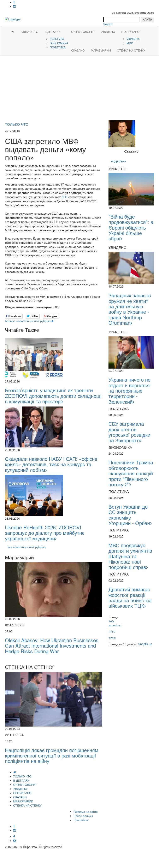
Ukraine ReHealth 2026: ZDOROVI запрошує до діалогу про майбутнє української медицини (44, 533)
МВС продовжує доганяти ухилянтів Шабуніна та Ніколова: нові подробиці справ (130, 556)
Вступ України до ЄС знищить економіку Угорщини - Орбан (129, 514)
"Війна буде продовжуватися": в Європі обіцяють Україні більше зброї (130, 227)
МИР (129, 43)
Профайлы (80, 820)
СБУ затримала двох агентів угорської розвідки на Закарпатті (129, 432)
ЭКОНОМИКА (59, 43)
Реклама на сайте (85, 811)
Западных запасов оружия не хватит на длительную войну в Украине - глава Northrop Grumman (129, 308)
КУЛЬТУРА (57, 39)
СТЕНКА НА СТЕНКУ (131, 50)
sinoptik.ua (145, 644)
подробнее (118, 161)
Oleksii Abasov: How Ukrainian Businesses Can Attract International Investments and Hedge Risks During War (51, 645)
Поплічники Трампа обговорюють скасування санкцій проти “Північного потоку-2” (130, 473)
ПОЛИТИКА (57, 47)
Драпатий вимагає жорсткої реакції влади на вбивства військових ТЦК (130, 597)
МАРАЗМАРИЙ (101, 50)
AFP (64, 197)
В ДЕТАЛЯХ (52, 32)
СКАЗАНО (78, 50)
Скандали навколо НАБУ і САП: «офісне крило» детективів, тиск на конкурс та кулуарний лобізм (51, 464)
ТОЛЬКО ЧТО (29, 32)
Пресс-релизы (83, 816)
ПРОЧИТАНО (130, 32)
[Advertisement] (79, 89)
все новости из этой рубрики (27, 547)
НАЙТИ (147, 19)
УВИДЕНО (108, 32)
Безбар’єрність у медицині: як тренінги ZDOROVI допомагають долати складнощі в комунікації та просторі (53, 395)
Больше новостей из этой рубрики (28, 321)
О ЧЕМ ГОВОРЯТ (83, 32)
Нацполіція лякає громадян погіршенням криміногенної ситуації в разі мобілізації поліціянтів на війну (51, 755)
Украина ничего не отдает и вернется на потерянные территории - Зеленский (129, 390)
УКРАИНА (133, 39)
